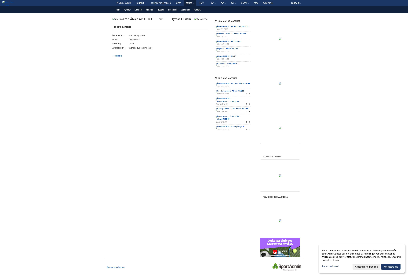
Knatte (244, 3)
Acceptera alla (391, 266)
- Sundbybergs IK (230, 127)
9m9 (212, 3)
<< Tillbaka (117, 56)
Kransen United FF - (231, 34)
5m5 (232, 3)
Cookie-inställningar (116, 267)
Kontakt (140, 3)
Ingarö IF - (227, 49)
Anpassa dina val (330, 266)
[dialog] (362, 258)
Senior (189, 3)
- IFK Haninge (229, 41)
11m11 (201, 3)
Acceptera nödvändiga (366, 266)
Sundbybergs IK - (230, 91)
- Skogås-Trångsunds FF (233, 83)
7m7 (222, 3)
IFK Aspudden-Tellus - (232, 109)
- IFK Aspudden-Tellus (232, 26)
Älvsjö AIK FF (124, 3)
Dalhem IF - (228, 64)
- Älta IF (226, 56)
